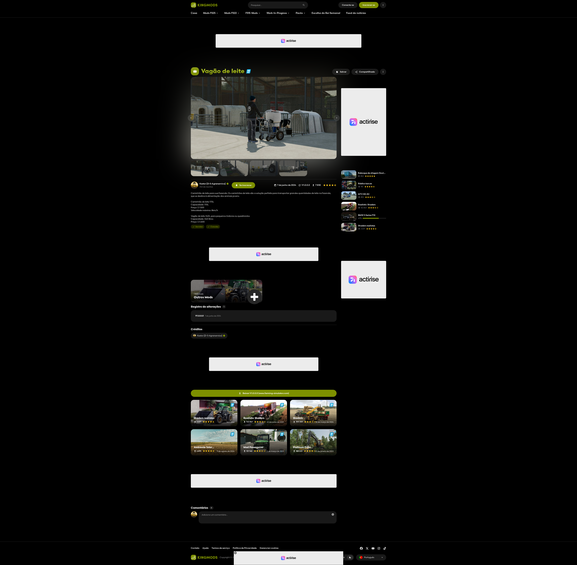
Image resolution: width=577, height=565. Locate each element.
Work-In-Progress (277, 12)
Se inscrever (245, 185)
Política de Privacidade (245, 548)
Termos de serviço (221, 548)
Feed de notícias (356, 12)
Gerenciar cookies (269, 548)
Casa (194, 12)
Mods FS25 (209, 12)
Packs (299, 12)
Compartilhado (367, 71)
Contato (195, 548)
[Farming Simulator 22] (248, 71)
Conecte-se (348, 5)
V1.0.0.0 (208, 316)
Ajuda (205, 548)
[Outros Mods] (254, 296)
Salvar (343, 71)
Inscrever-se (369, 5)
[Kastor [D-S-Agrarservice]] (194, 185)
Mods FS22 (230, 12)
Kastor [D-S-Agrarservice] (213, 183)
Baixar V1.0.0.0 (266, 393)
